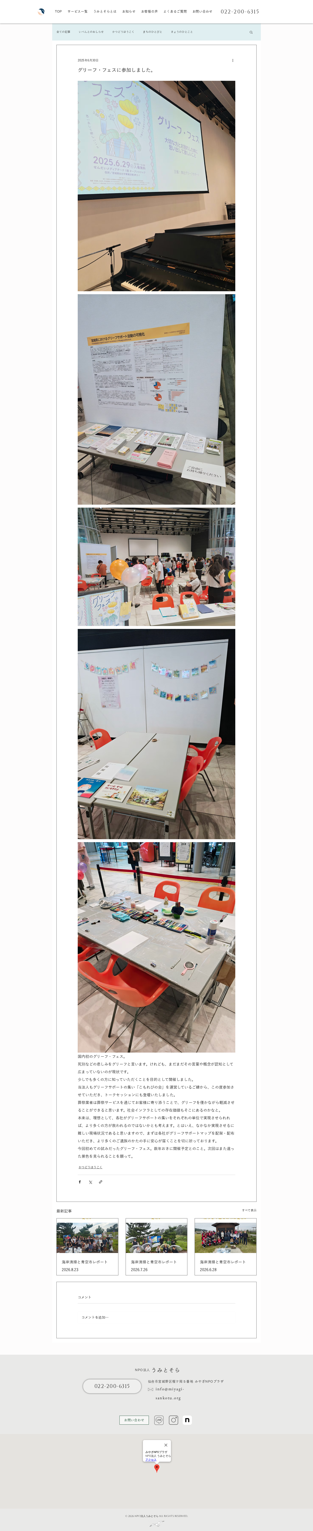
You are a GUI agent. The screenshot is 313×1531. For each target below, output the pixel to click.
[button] (251, 32)
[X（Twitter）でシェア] (90, 1182)
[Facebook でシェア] (80, 1182)
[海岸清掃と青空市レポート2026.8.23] (87, 1235)
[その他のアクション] (232, 60)
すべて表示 (249, 1210)
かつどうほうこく (123, 31)
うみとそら (166, 1370)
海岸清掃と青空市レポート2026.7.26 (154, 1266)
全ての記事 (63, 31)
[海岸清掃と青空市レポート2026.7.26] (156, 1235)
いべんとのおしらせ (91, 31)
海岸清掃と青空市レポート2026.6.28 (223, 1266)
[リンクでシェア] (101, 1182)
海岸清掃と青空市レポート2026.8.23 (85, 1266)
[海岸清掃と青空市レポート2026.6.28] (225, 1235)
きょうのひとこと (182, 31)
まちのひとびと (152, 31)
